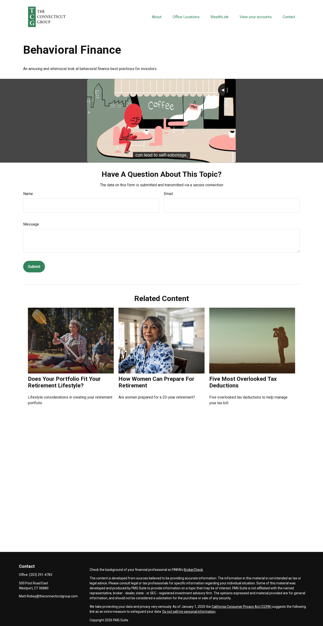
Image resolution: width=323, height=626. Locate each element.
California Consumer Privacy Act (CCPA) (241, 606)
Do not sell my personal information (188, 611)
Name (28, 193)
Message (31, 224)
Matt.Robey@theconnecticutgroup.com (48, 596)
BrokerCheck (193, 570)
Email (168, 193)
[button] (157, 17)
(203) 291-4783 (40, 575)
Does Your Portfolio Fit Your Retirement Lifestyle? (64, 382)
